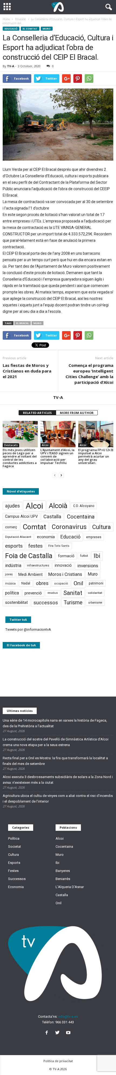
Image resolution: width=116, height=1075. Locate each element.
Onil (78, 583)
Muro (47, 28)
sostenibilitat (16, 602)
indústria (13, 565)
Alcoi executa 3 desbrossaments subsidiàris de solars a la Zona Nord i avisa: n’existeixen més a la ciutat (58, 780)
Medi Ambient (30, 574)
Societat (14, 847)
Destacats (11, 445)
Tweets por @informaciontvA (28, 629)
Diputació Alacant (18, 537)
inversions (87, 565)
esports (14, 546)
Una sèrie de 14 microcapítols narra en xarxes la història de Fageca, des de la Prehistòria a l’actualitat (55, 723)
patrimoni (96, 583)
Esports (14, 863)
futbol (84, 556)
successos (45, 602)
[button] (108, 7)
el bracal (22, 323)
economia (46, 536)
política (12, 592)
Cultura (101, 527)
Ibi (97, 555)
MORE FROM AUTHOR (77, 413)
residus (52, 593)
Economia (16, 887)
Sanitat (72, 593)
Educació (11, 28)
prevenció (33, 593)
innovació (63, 565)
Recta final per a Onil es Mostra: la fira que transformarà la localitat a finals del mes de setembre (55, 761)
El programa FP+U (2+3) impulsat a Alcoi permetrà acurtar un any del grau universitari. (95, 456)
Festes (13, 871)
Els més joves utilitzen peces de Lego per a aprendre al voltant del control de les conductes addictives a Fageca (20, 458)
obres (42, 583)
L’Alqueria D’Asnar (70, 887)
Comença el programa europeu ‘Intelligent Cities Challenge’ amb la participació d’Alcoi (89, 374)
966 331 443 (64, 1022)
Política (13, 838)
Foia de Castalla (28, 556)
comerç (11, 527)
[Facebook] (47, 1033)
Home (6, 19)
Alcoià (58, 506)
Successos (17, 879)
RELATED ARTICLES (37, 413)
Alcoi (45, 445)
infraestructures (38, 565)
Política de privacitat (58, 1061)
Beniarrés (63, 879)
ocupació (61, 583)
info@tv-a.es (68, 1016)
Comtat (34, 527)
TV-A (10, 66)
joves (9, 574)
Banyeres (63, 871)
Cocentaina (81, 516)
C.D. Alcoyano (83, 506)
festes (35, 546)
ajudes (12, 506)
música (10, 583)
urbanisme (95, 602)
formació (66, 556)
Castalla (52, 516)
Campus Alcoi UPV (21, 516)
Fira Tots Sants (58, 546)
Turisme (73, 602)
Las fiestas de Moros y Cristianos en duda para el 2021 (27, 371)
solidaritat (95, 593)
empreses (93, 537)
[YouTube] (69, 1033)
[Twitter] (58, 1033)
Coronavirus (69, 527)
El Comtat (30, 28)
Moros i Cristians (65, 574)
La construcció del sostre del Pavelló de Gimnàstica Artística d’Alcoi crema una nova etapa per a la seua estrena (55, 742)
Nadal (25, 583)
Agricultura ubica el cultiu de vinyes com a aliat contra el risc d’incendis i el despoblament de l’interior (58, 798)
